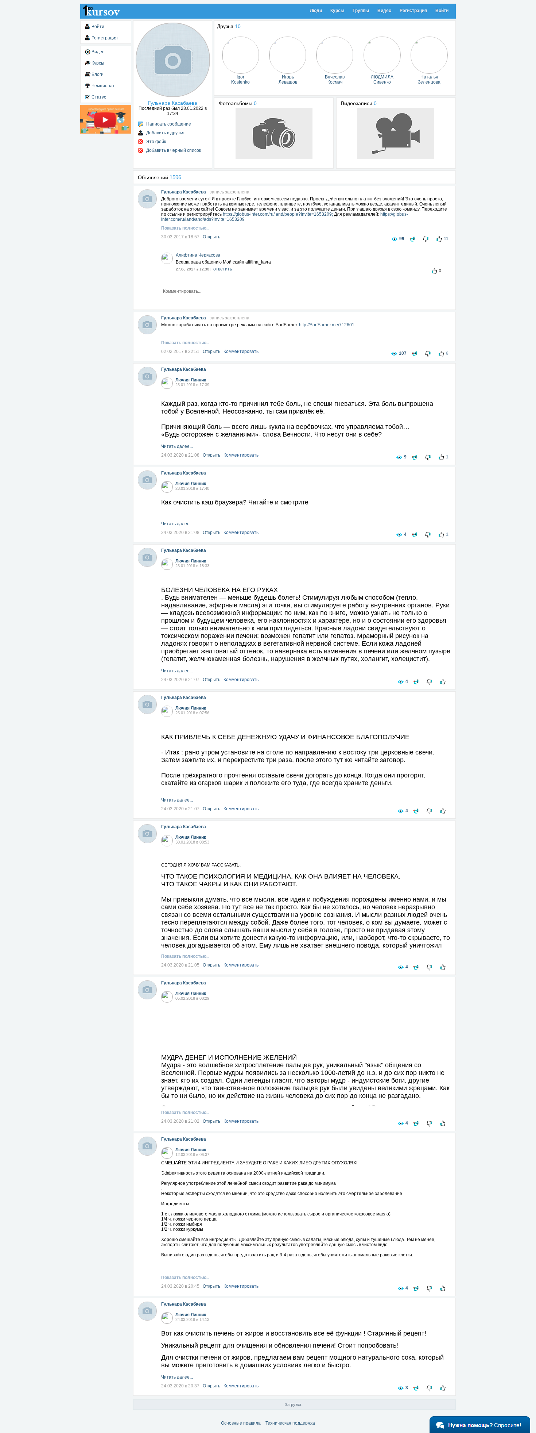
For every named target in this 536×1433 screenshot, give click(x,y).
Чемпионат (103, 85)
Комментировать (241, 351)
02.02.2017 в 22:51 (180, 351)
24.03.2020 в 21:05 (180, 965)
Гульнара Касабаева (183, 192)
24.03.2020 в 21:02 (180, 1121)
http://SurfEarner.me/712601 (326, 324)
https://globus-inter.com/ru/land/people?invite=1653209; (278, 214)
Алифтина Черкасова (198, 255)
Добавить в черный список (173, 150)
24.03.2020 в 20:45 (180, 1286)
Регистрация (413, 10)
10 (238, 26)
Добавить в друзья (165, 132)
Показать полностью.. (185, 228)
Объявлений (159, 177)
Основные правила (241, 1423)
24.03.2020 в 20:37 (180, 1385)
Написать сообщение (168, 124)
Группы (361, 10)
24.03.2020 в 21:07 (180, 679)
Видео (384, 10)
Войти (441, 10)
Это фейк (156, 141)
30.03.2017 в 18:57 (180, 236)
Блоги (98, 74)
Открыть (211, 236)
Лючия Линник (190, 380)
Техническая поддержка (290, 1423)
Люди (316, 10)
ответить (222, 269)
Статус (99, 97)
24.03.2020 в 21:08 (180, 455)
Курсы (337, 10)
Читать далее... (177, 446)
